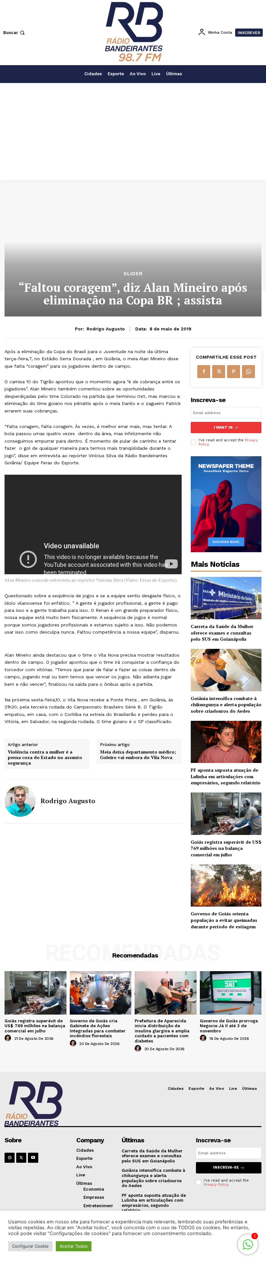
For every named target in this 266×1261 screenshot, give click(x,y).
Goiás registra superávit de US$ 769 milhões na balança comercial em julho (226, 848)
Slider (133, 273)
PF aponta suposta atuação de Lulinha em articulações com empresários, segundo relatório (225, 776)
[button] (14, 32)
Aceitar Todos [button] (74, 1246)
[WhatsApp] (248, 371)
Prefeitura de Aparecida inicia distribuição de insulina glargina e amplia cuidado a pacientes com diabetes (162, 1030)
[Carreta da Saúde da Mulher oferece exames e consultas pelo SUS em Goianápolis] (226, 598)
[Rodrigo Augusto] (20, 801)
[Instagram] (10, 1158)
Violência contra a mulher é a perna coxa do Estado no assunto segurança (45, 757)
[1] (248, 1248)
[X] (218, 371)
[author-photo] (9, 1038)
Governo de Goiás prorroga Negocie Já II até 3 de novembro (229, 1025)
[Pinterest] (233, 371)
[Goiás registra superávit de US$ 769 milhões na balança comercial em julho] (226, 813)
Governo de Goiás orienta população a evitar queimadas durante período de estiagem (224, 919)
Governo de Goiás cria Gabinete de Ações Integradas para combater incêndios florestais (98, 1028)
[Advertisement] (133, 131)
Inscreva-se (226, 1167)
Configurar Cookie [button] (30, 1246)
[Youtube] (33, 1158)
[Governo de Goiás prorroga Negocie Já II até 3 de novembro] (231, 992)
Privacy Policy (216, 1185)
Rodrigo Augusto (106, 328)
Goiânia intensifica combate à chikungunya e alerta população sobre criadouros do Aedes (226, 704)
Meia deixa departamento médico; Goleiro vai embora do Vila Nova (138, 754)
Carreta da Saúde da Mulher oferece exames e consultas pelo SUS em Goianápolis (222, 632)
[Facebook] (203, 371)
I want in (223, 427)
